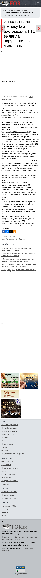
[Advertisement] (20, 295)
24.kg (31, 97)
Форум (3, 515)
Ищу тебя (5, 438)
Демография (6, 465)
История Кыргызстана (9, 468)
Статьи (4, 447)
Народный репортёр (9, 431)
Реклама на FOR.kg (8, 506)
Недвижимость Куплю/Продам (12, 454)
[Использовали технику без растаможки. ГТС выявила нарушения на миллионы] (20, 65)
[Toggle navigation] (38, 3)
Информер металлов (9, 498)
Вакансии (5, 509)
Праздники (5, 471)
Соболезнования (7, 441)
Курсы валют (6, 484)
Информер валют (8, 495)
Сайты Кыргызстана (8, 474)
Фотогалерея (6, 477)
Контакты (4, 512)
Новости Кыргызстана (19, 10)
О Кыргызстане (7, 461)
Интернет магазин (8, 444)
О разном (4, 450)
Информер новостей (9, 492)
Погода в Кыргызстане (9, 481)
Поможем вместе (7, 434)
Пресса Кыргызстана (9, 428)
